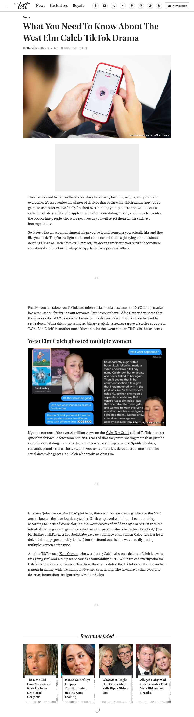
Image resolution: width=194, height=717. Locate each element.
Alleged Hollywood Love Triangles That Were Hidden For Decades (153, 686)
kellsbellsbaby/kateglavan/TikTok (147, 423)
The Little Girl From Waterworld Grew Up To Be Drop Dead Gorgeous (39, 688)
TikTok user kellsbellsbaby (67, 535)
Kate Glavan (68, 554)
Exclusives (59, 5)
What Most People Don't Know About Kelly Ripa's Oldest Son (115, 686)
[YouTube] (105, 6)
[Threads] (141, 6)
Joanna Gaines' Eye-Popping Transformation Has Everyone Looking (78, 688)
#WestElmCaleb (117, 433)
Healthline (36, 535)
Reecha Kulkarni (38, 48)
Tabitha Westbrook (91, 524)
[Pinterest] (132, 6)
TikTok (73, 308)
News (40, 5)
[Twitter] (114, 6)
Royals (78, 5)
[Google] (150, 6)
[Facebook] (95, 6)
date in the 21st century (75, 197)
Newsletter (180, 6)
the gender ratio (40, 318)
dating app (142, 203)
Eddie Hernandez (132, 313)
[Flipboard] (123, 6)
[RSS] (159, 6)
